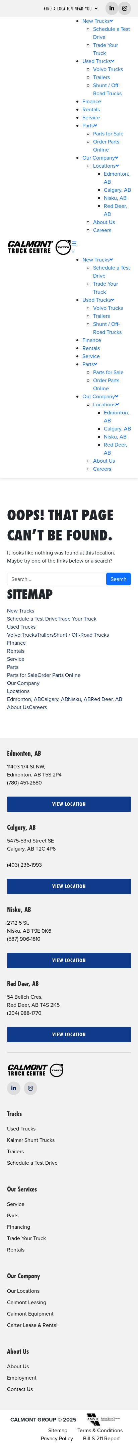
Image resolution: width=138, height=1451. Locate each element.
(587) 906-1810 (24, 938)
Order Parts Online (59, 675)
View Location (69, 804)
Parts (88, 125)
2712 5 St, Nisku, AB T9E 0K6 (29, 926)
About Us (104, 222)
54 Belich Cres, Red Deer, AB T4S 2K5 (33, 1000)
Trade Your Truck (77, 618)
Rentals (91, 109)
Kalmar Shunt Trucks (31, 1140)
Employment (22, 1377)
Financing (18, 1226)
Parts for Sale (108, 133)
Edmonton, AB (24, 699)
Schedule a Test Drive (32, 618)
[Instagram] (30, 1088)
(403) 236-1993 (24, 864)
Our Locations (23, 1290)
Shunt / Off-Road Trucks (81, 634)
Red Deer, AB (106, 699)
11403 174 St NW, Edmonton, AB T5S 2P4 (34, 770)
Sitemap (57, 1430)
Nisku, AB (115, 197)
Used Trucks (96, 61)
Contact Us (20, 1389)
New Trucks (96, 20)
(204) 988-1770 (24, 1013)
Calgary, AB (117, 189)
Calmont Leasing (26, 1302)
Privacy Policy (57, 1438)
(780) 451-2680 (24, 782)
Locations (104, 165)
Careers (102, 230)
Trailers (101, 77)
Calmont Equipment (30, 1313)
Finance (91, 101)
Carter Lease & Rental (32, 1325)
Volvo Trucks (108, 69)
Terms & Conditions (100, 1430)
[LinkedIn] (13, 1088)
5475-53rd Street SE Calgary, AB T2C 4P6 (31, 844)
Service (91, 117)
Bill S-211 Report (101, 1438)
